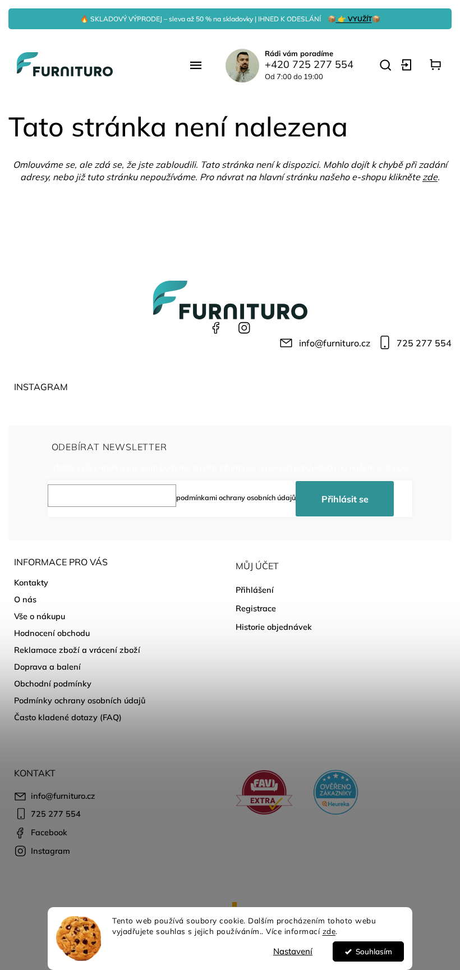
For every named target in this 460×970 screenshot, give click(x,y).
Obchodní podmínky (52, 684)
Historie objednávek (274, 627)
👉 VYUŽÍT (354, 19)
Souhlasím (374, 951)
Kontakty (31, 583)
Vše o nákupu (39, 616)
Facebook (216, 327)
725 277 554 (424, 343)
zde (329, 931)
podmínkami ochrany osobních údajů (236, 497)
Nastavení (292, 951)
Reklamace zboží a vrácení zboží (77, 650)
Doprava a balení (47, 667)
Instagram (244, 327)
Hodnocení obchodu (52, 633)
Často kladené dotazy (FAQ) (68, 717)
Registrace (256, 608)
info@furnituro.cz (334, 343)
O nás (25, 599)
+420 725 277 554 (309, 64)
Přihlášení (255, 590)
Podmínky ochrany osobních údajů (79, 701)
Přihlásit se (345, 499)
